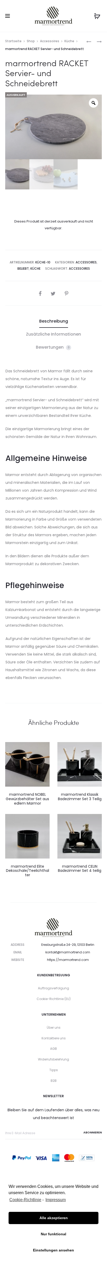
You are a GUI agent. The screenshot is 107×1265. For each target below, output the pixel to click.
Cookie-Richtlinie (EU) (54, 999)
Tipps (53, 1070)
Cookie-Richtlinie (25, 1200)
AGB (53, 1048)
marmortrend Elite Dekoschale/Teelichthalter (27, 871)
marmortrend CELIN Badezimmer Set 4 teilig (79, 868)
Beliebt (23, 268)
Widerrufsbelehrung (53, 1059)
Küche (69, 41)
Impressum (55, 1200)
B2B (54, 1080)
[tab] (54, 321)
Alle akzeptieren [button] (53, 1218)
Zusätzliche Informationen (53, 334)
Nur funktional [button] (53, 1234)
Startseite (13, 41)
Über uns (54, 1027)
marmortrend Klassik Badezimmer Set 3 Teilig (80, 796)
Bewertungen (53, 347)
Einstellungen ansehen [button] (53, 1250)
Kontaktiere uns (54, 1038)
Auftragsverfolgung (53, 988)
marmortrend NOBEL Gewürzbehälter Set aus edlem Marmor (27, 799)
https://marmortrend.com (68, 960)
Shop (31, 41)
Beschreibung (53, 321)
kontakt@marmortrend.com (67, 952)
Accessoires (49, 41)
